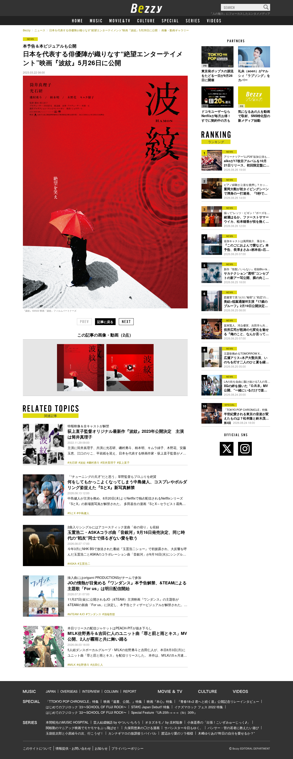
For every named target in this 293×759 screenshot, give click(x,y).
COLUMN (111, 691)
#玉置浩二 (84, 563)
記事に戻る (105, 321)
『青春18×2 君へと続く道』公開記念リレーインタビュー (218, 701)
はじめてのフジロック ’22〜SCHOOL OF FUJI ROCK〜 (86, 712)
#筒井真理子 (108, 462)
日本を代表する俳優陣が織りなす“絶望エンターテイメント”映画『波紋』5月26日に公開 (103, 30)
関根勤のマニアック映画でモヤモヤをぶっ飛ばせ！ (82, 727)
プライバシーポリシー (127, 748)
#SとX (72, 513)
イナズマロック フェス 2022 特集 (198, 706)
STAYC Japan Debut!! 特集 (150, 706)
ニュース (39, 30)
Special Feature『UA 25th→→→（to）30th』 (164, 712)
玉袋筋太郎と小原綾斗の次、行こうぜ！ (74, 733)
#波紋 (82, 462)
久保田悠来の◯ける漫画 (142, 727)
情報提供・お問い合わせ (73, 748)
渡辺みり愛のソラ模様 (177, 733)
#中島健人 (83, 513)
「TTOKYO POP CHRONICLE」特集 (72, 701)
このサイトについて (37, 748)
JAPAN (51, 691)
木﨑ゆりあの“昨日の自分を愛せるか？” (226, 733)
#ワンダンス (93, 614)
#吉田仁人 (96, 664)
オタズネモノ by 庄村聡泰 (163, 722)
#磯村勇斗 (93, 462)
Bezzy (26, 30)
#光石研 (72, 462)
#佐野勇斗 (83, 664)
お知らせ (101, 748)
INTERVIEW (91, 691)
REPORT (129, 691)
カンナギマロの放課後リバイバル (132, 733)
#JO (82, 614)
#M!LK (72, 664)
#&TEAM (73, 614)
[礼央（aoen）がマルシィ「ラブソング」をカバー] (254, 57)
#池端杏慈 (108, 614)
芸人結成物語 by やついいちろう (116, 722)
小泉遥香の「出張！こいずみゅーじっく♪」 (218, 722)
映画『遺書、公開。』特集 (122, 701)
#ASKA (72, 563)
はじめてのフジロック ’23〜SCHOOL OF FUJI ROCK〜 (86, 706)
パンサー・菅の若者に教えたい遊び (233, 727)
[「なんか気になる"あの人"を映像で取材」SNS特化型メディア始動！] (254, 97)
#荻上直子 (123, 462)
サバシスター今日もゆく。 (183, 727)
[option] (80, 367)
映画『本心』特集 (159, 701)
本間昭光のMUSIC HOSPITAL (67, 722)
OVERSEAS (68, 691)
